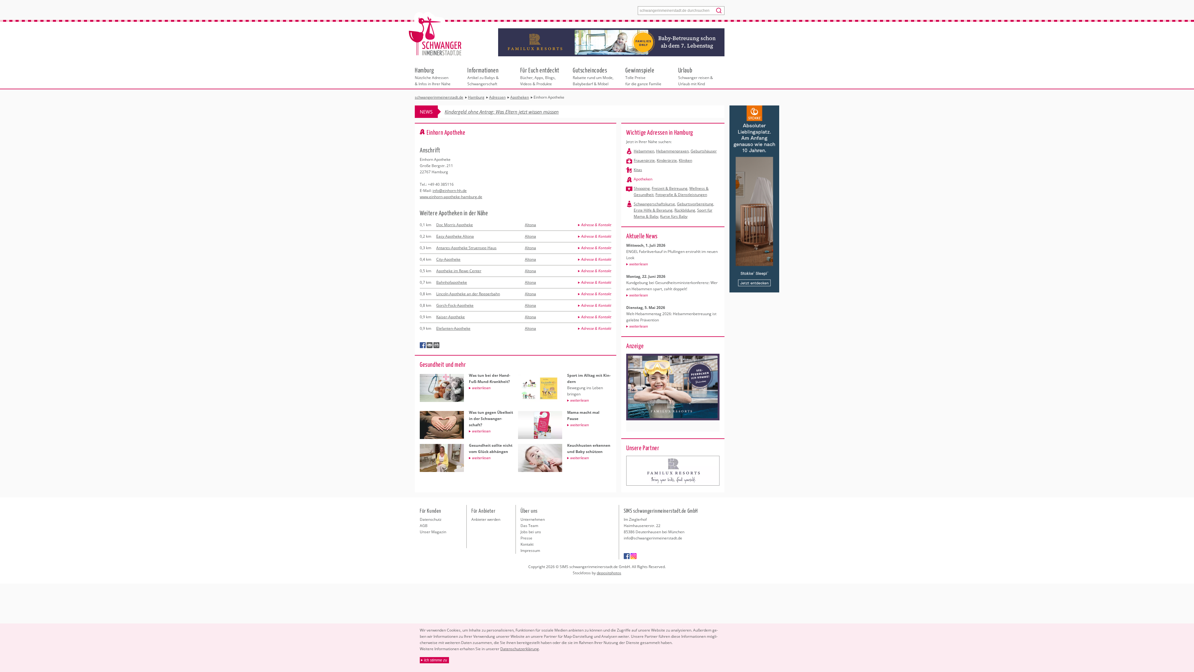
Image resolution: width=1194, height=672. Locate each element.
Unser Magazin (433, 531)
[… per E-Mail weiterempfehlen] (430, 345)
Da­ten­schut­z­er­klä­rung (519, 648)
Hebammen (644, 151)
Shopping (642, 188)
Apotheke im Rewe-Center (458, 270)
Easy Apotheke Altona (455, 236)
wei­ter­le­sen (638, 264)
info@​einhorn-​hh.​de (450, 190)
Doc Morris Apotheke (454, 224)
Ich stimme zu (435, 660)
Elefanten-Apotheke (453, 328)
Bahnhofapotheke (451, 282)
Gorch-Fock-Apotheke (455, 305)
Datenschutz (431, 519)
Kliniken (685, 160)
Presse (526, 538)
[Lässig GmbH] (673, 471)
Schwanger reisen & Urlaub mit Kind (695, 76)
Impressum (530, 550)
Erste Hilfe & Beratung (653, 210)
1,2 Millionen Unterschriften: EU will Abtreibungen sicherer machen (514, 112)
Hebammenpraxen (672, 151)
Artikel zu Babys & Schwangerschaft (483, 76)
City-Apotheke (448, 259)
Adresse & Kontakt (596, 224)
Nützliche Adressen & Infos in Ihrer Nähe (433, 76)
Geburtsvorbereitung (695, 204)
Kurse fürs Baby (673, 216)
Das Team (529, 525)
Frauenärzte (644, 160)
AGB (424, 525)
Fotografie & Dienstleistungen (681, 194)
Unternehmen (533, 519)
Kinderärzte (667, 160)
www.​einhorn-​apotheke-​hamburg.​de (451, 196)
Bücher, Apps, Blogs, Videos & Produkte (539, 76)
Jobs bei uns (531, 531)
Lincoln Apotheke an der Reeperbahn (468, 293)
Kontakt (527, 544)
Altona (530, 224)
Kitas (638, 169)
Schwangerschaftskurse (654, 204)
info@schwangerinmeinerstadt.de (653, 538)
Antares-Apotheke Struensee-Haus (466, 247)
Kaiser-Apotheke (450, 317)
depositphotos (609, 573)
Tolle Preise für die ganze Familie (643, 76)
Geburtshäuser (704, 151)
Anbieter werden (485, 519)
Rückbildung (684, 210)
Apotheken (643, 179)
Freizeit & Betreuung (669, 188)
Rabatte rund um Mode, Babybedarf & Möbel (593, 76)
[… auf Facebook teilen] (423, 345)
